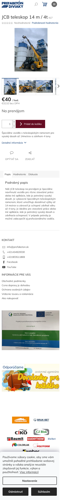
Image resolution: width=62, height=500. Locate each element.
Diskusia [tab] (33, 174)
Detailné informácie (12, 142)
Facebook (12, 261)
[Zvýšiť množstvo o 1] (14, 122)
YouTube (11, 267)
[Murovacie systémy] (20, 419)
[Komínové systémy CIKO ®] (20, 431)
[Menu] (54, 4)
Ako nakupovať (10, 298)
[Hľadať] (36, 4)
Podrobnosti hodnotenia (45, 22)
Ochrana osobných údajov (16, 289)
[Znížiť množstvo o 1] (14, 126)
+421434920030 (16, 252)
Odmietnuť (15, 491)
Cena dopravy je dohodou (16, 285)
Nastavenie (29, 480)
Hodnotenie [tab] (19, 174)
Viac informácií (29, 472)
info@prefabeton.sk (18, 246)
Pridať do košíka (33, 124)
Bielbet (52, 438)
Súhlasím (44, 491)
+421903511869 (16, 257)
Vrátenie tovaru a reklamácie (17, 294)
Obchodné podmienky (14, 281)
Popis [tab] (8, 174)
